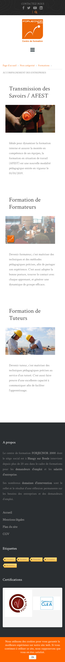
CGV (6, 534)
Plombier (23, 559)
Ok (32, 657)
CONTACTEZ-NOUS (32, 4)
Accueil (7, 512)
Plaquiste (37, 559)
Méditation (10, 565)
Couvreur (10, 559)
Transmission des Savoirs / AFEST (29, 92)
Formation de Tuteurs (25, 314)
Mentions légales (13, 520)
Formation (51, 559)
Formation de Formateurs (25, 203)
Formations (43, 65)
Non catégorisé (27, 65)
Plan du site (10, 527)
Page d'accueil (9, 65)
